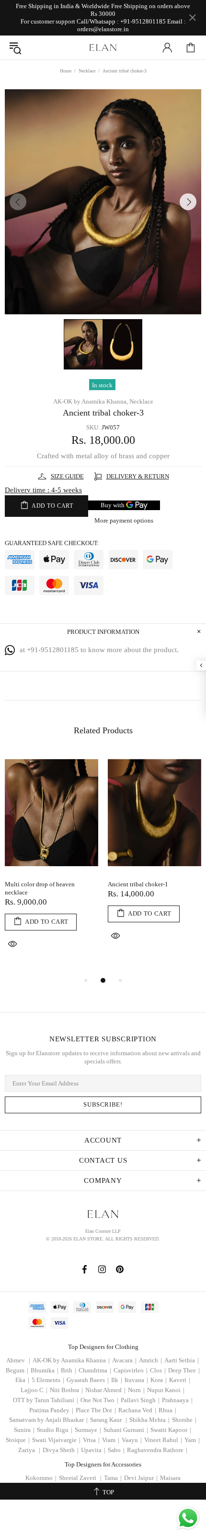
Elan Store (103, 47)
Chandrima (95, 1370)
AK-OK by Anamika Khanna (71, 1360)
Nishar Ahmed (105, 1390)
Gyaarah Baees (88, 1379)
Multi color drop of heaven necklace (40, 888)
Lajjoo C (34, 1390)
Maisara (170, 1477)
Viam (110, 1439)
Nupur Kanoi (165, 1390)
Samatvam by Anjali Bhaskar (48, 1419)
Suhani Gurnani (125, 1429)
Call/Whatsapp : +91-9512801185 (121, 21)
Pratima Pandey (51, 1410)
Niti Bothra (66, 1390)
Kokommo (41, 1477)
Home (65, 70)
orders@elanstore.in (103, 29)
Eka (22, 1379)
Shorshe (184, 1419)
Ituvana (136, 1379)
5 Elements (48, 1379)
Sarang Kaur (108, 1419)
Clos (158, 1370)
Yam (192, 1439)
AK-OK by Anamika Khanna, (90, 401)
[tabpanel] (51, 864)
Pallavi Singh (140, 1400)
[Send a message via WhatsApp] (188, 1518)
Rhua (167, 1410)
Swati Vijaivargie (56, 1439)
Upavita (93, 1450)
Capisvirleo (131, 1370)
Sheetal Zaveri (80, 1477)
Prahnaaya (177, 1400)
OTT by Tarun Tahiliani (45, 1400)
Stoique (18, 1439)
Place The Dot (96, 1410)
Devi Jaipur (141, 1477)
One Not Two (99, 1400)
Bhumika (44, 1370)
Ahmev (18, 1360)
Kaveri (179, 1379)
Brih (68, 1370)
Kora (158, 1379)
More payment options (123, 520)
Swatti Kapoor (170, 1429)
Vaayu (132, 1439)
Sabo (116, 1450)
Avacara (124, 1360)
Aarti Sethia (181, 1360)
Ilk (116, 1379)
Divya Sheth (61, 1450)
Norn (136, 1390)
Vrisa (91, 1439)
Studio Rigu (54, 1429)
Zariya (29, 1450)
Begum (17, 1370)
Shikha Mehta (149, 1419)
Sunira (24, 1429)
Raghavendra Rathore (157, 1450)
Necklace (87, 70)
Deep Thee (184, 1370)
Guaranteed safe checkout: (52, 543)
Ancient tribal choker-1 (138, 884)
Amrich (150, 1360)
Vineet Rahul (163, 1439)
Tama (113, 1477)
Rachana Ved (137, 1410)
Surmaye (88, 1429)
